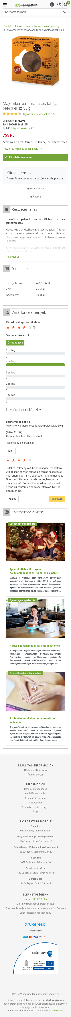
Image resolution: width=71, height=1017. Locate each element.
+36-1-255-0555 (40, 899)
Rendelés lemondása (35, 793)
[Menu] (52, 4)
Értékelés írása (15, 343)
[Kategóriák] (5, 5)
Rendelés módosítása (35, 789)
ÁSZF (35, 811)
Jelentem (57, 498)
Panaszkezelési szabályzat (35, 807)
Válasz (12, 498)
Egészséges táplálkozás (22, 524)
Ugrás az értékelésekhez (37, 114)
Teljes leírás (12, 256)
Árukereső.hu (35, 931)
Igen (10, 450)
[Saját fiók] (59, 4)
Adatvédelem (35, 802)
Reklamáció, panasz (35, 798)
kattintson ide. (56, 1010)
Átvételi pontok (35, 774)
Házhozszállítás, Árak (35, 770)
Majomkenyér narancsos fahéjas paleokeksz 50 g (34, 425)
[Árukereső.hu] (35, 925)
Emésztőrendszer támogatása (25, 673)
